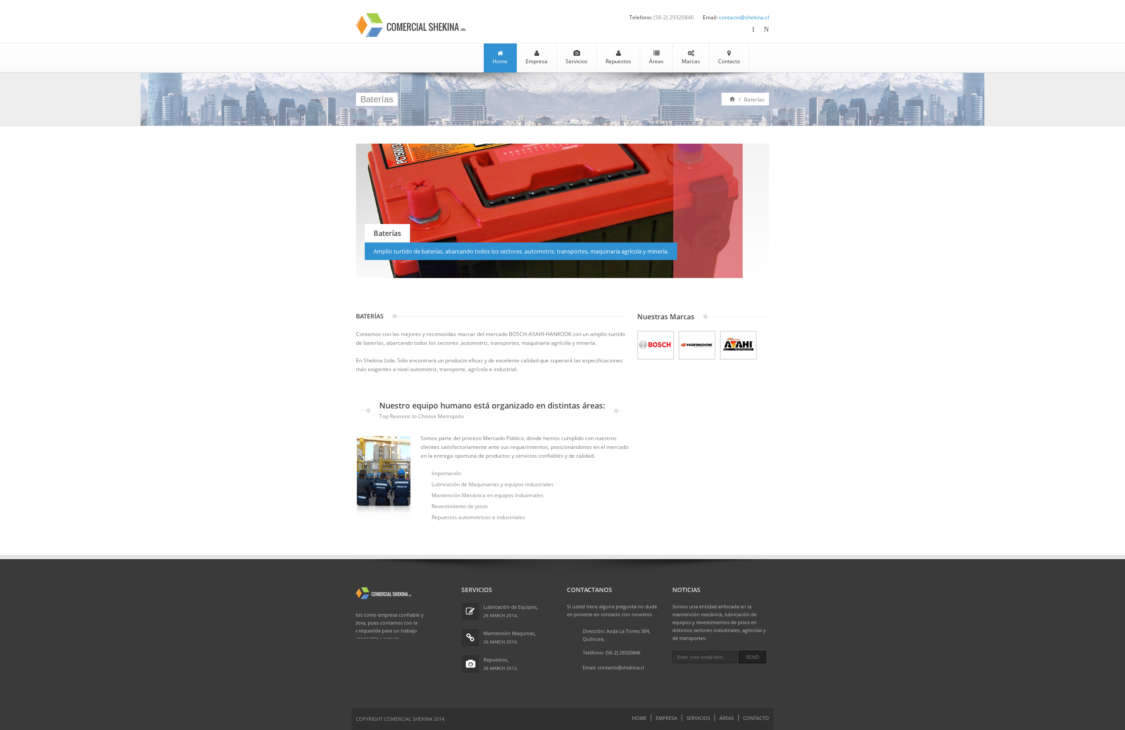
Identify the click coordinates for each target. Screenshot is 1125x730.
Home (500, 61)
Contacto (729, 61)
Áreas (656, 61)
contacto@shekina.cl (744, 17)
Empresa (537, 61)
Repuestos (618, 61)
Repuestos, (495, 659)
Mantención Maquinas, (509, 633)
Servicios (577, 61)
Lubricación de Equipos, (510, 607)
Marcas (691, 61)
